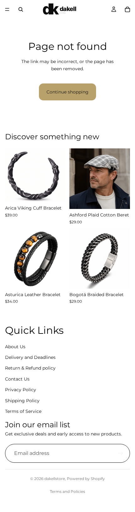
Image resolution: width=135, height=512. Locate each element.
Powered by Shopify (86, 478)
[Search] (21, 9)
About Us (15, 346)
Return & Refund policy (30, 368)
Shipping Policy (22, 400)
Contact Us (17, 378)
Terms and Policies (67, 491)
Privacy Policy (20, 389)
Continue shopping (67, 92)
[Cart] (127, 9)
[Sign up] (120, 453)
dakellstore (54, 478)
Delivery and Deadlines (30, 357)
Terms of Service (23, 411)
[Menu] (7, 9)
